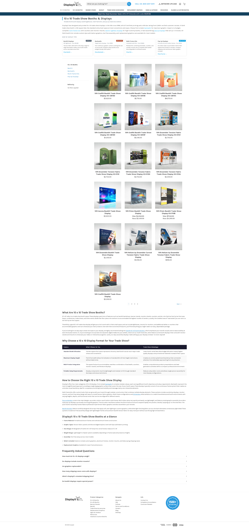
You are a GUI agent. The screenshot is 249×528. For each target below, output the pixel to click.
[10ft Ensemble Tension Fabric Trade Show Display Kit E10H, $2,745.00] (138, 155)
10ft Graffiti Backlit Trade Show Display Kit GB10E (138, 95)
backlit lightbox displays (114, 30)
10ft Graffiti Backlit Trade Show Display (108, 295)
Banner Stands (91, 10)
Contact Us (144, 500)
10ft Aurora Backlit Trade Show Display (108, 212)
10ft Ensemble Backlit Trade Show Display (107, 254)
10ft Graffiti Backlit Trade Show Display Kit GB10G (169, 95)
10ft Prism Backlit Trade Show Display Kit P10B (168, 212)
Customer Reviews (146, 504)
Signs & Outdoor (151, 10)
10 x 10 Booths (65, 10)
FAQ (116, 502)
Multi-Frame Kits (73, 74)
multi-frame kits (74, 30)
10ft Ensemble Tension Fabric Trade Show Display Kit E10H (138, 173)
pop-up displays (159, 30)
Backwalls (71, 71)
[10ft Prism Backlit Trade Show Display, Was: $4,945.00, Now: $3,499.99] (138, 195)
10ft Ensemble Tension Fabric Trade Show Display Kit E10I (107, 173)
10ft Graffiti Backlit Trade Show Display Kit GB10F (138, 134)
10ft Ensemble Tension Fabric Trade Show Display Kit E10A (168, 173)
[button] (145, 4)
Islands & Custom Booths (180, 10)
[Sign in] (180, 4)
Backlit (101, 10)
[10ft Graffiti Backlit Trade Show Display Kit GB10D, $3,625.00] (107, 77)
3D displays (137, 394)
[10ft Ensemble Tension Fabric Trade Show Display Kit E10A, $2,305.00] (168, 155)
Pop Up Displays (73, 76)
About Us (118, 500)
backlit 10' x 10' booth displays (135, 330)
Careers (117, 508)
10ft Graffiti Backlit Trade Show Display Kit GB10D (108, 95)
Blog (116, 510)
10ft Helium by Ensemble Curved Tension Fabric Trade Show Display (138, 255)
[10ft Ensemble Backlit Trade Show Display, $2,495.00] (107, 236)
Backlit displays (67, 408)
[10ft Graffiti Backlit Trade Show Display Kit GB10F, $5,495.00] (138, 116)
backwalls (147, 28)
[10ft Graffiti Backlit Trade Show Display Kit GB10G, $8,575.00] (168, 77)
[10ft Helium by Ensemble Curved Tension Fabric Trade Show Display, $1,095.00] (138, 236)
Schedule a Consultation (148, 502)
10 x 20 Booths (78, 10)
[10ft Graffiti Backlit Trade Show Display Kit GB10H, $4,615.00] (107, 116)
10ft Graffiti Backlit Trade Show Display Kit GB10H (108, 134)
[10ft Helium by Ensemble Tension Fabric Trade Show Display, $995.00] (168, 236)
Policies (117, 504)
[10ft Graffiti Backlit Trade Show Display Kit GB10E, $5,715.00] (138, 77)
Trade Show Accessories (115, 10)
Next (178, 304)
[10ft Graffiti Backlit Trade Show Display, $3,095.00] (107, 278)
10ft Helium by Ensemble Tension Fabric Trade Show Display (168, 255)
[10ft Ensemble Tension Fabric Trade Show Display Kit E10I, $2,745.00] (107, 155)
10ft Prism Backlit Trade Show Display (138, 212)
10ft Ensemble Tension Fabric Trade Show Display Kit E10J (168, 134)
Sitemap (118, 512)
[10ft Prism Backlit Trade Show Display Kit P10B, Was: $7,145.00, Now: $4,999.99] (168, 195)
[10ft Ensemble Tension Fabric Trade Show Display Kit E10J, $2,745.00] (168, 116)
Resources (164, 10)
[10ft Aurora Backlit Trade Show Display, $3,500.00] (107, 195)
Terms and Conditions (122, 506)
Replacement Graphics (134, 10)
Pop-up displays (67, 400)
